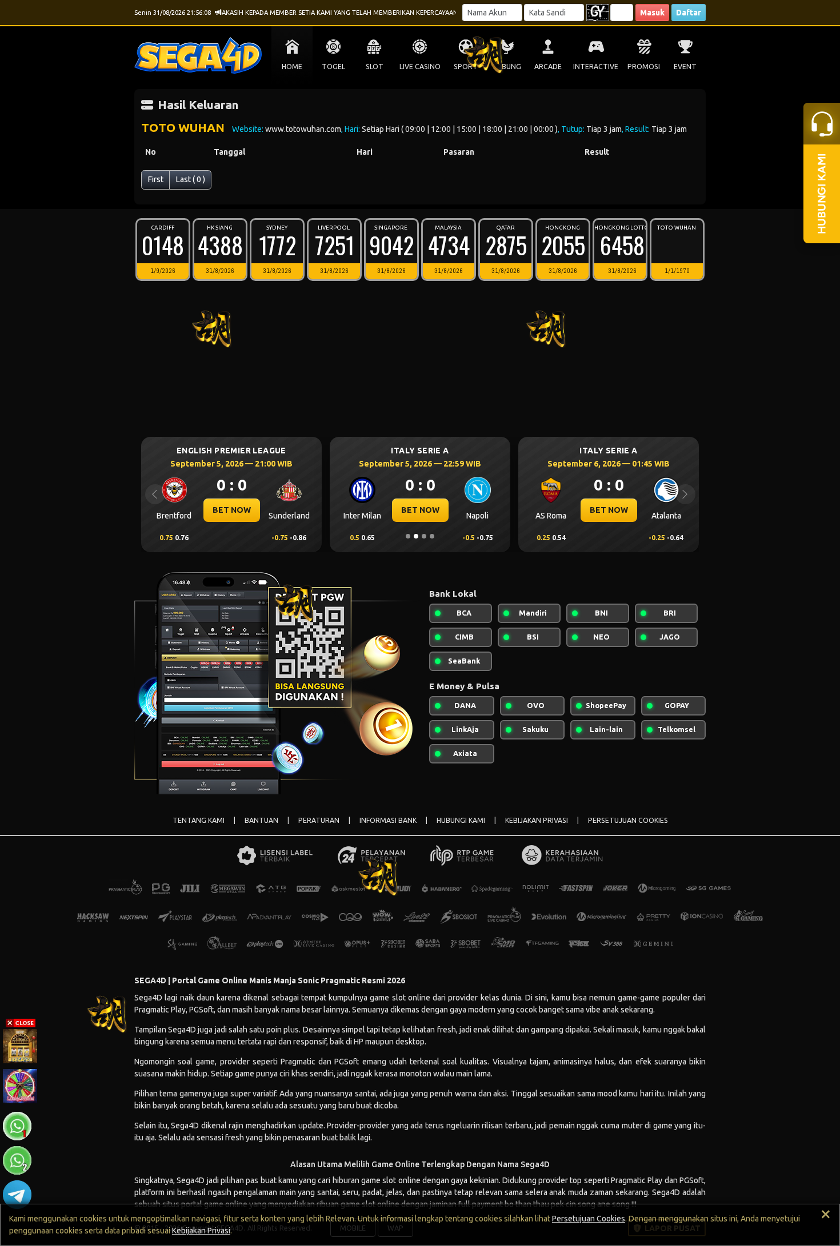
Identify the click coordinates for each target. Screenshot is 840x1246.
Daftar (688, 12)
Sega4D (185, 1125)
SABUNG (507, 66)
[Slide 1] (408, 536)
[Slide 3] (424, 536)
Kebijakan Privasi (201, 1230)
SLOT (374, 66)
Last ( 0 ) (190, 179)
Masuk (652, 12)
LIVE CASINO (420, 66)
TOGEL (333, 66)
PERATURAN (318, 820)
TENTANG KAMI (199, 820)
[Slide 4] (432, 536)
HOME (292, 66)
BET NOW (232, 510)
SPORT (466, 66)
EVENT (685, 66)
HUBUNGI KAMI (461, 820)
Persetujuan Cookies (588, 1218)
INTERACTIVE (595, 66)
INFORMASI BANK (388, 820)
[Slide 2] (416, 536)
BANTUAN (261, 820)
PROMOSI (643, 66)
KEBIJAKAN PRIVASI (536, 820)
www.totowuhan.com (303, 129)
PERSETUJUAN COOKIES (628, 820)
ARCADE (548, 66)
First (155, 179)
